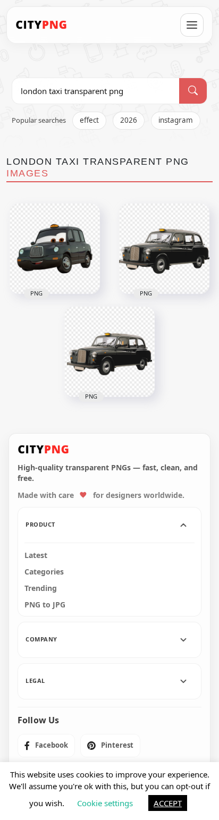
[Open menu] (192, 25)
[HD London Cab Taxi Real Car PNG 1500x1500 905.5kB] (109, 352)
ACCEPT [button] (168, 803)
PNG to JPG (44, 605)
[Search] (193, 91)
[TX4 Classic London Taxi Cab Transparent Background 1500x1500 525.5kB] (164, 249)
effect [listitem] (89, 120)
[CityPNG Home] (41, 25)
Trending (40, 588)
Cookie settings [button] (105, 803)
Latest (35, 555)
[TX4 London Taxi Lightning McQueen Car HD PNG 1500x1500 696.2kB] (55, 249)
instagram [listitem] (175, 120)
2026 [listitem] (128, 120)
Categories (44, 572)
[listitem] (46, 745)
